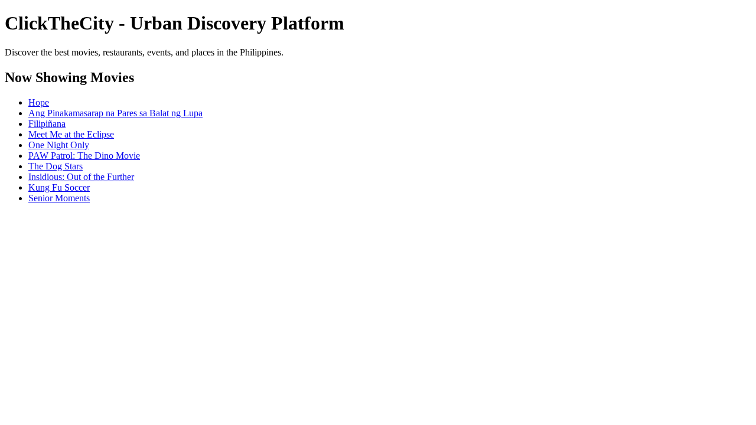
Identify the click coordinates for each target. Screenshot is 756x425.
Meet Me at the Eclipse (71, 134)
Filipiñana (47, 124)
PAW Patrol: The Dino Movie (84, 156)
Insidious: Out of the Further (81, 177)
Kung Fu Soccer (59, 187)
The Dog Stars (55, 166)
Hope (38, 102)
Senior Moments (59, 198)
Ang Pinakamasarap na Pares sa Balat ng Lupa (115, 113)
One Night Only (58, 145)
